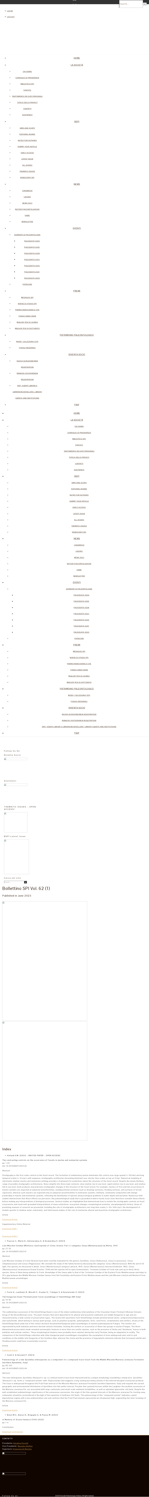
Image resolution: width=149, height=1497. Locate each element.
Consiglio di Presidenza (27, 78)
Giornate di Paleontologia (27, 235)
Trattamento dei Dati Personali (27, 96)
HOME (77, 58)
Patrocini (27, 284)
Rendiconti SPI (27, 177)
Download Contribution (12, 1432)
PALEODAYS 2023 (32, 260)
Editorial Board (27, 134)
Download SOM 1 (9, 1229)
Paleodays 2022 (32, 266)
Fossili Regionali (27, 348)
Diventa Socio (77, 354)
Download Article (10, 1219)
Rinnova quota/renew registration (79, 720)
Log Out (11, 17)
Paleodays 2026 (32, 241)
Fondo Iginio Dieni (27, 316)
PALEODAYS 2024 (32, 253)
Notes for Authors (27, 140)
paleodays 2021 (32, 272)
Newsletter (27, 222)
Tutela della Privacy (27, 102)
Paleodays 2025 (32, 247)
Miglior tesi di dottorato (27, 328)
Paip (76, 404)
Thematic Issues (27, 171)
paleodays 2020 (32, 278)
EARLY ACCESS (27, 153)
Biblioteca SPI (27, 84)
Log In (10, 11)
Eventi (77, 228)
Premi (76, 291)
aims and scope (27, 128)
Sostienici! (27, 115)
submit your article (27, 147)
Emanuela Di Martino (22, 1449)
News (77, 184)
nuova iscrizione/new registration (79, 714)
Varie (27, 215)
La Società (77, 65)
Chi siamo (27, 72)
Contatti (27, 109)
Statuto (27, 90)
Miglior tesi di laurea (27, 322)
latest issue (27, 159)
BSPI (76, 121)
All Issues (27, 165)
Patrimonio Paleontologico (77, 335)
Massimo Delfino (25, 1446)
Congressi (27, 191)
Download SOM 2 (10, 1236)
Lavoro (27, 197)
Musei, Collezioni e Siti (27, 342)
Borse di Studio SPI (27, 304)
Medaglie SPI (27, 297)
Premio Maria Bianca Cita (27, 310)
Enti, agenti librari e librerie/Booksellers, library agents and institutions (27, 392)
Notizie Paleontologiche (27, 209)
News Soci (27, 203)
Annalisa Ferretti (20, 1443)
